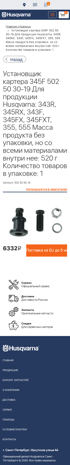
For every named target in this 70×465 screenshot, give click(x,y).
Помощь (8, 420)
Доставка (24, 5)
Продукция (10, 370)
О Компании (11, 390)
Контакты (35, 5)
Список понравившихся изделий (46, 5)
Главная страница (18, 27)
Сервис (7, 410)
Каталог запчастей (15, 380)
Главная (8, 360)
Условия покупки (15, 429)
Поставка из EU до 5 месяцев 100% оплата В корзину (46, 250)
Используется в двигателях (46, 189)
